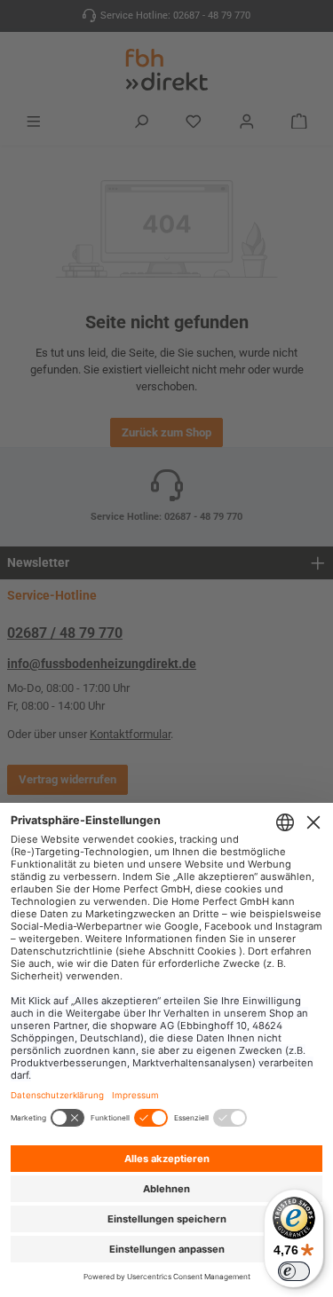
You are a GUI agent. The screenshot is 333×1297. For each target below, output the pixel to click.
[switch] (294, 1271)
